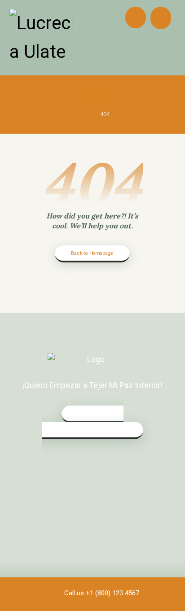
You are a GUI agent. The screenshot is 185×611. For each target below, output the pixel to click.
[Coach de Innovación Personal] (40, 37)
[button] (160, 18)
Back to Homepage (92, 253)
